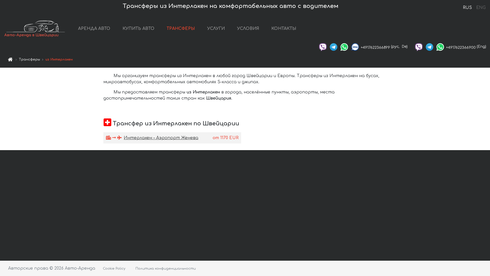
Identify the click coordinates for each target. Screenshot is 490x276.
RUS (467, 7)
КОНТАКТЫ (283, 28)
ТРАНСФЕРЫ (181, 28)
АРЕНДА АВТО (94, 28)
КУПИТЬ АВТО (138, 28)
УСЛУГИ (216, 28)
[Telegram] (333, 47)
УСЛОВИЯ (248, 28)
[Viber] (323, 47)
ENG (480, 7)
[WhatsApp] (344, 47)
